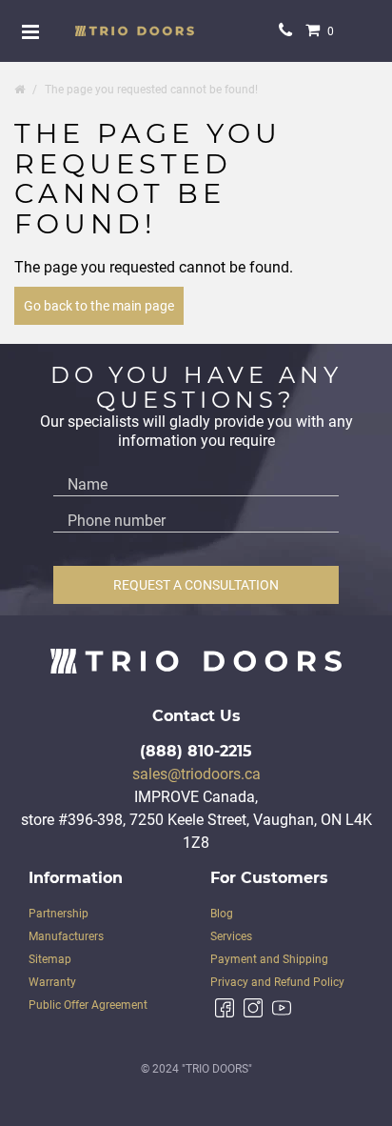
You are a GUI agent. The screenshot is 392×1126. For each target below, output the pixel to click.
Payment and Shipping (269, 959)
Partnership (58, 913)
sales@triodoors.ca (196, 774)
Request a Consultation (196, 585)
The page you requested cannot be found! (151, 89)
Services (231, 936)
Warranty (52, 982)
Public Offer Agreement (88, 1005)
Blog (221, 913)
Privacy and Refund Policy (277, 982)
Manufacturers (66, 936)
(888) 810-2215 (196, 751)
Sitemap (50, 959)
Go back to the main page (99, 305)
